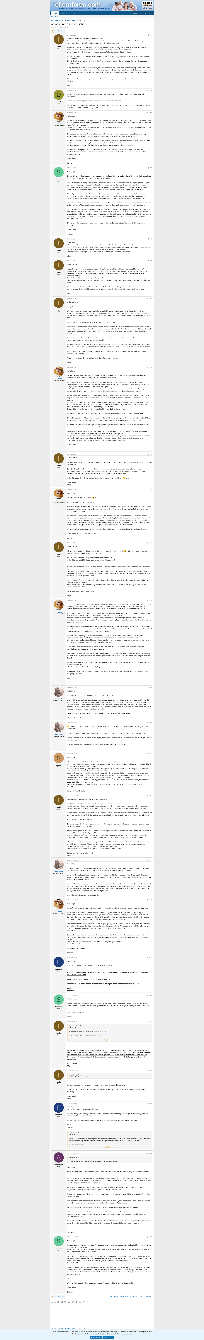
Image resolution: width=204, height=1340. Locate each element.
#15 (150, 754)
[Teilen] (148, 35)
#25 (150, 1237)
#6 (151, 261)
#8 (151, 367)
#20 (150, 995)
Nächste (60, 31)
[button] (68, 13)
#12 (150, 601)
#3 (151, 112)
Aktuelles (63, 13)
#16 (150, 796)
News (74, 13)
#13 (150, 687)
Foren (55, 13)
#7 (151, 298)
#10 (150, 489)
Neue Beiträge (55, 17)
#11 (150, 543)
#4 (151, 168)
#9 (151, 454)
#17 (150, 860)
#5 (151, 239)
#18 (150, 900)
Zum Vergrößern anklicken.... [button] (110, 1040)
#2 (151, 90)
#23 (150, 1103)
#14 (150, 723)
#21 (150, 1022)
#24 (150, 1153)
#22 (150, 1071)
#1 (151, 35)
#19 (150, 958)
